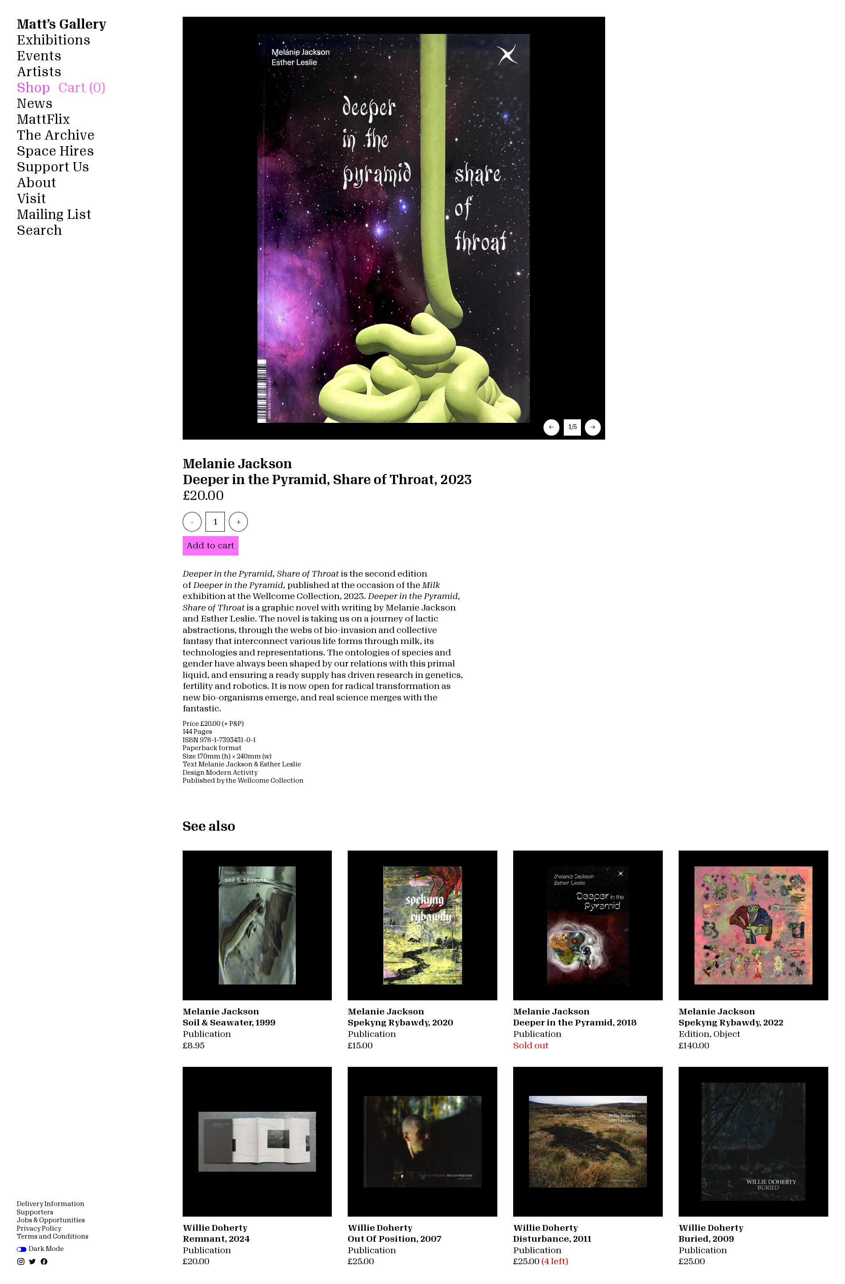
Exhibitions (54, 40)
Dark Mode (46, 1249)
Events (39, 56)
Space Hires (55, 151)
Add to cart (210, 545)
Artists (39, 72)
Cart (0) (81, 87)
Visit (31, 198)
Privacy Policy (39, 1228)
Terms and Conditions (52, 1236)
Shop (33, 87)
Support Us (53, 167)
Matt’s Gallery (61, 24)
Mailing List (54, 214)
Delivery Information (50, 1204)
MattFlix (43, 119)
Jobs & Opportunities (51, 1220)
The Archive (55, 135)
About (36, 183)
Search (39, 230)
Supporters (35, 1212)
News (35, 103)
